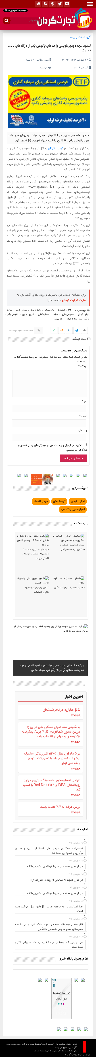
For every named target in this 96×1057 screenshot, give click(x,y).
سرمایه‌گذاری (43, 314)
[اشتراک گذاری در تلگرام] (76, 331)
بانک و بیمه (76, 37)
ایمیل (83, 415)
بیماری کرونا (21, 310)
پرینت (44, 67)
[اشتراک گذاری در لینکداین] (69, 330)
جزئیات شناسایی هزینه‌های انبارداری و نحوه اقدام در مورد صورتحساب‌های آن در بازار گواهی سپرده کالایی (51, 667)
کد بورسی (58, 319)
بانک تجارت (35, 310)
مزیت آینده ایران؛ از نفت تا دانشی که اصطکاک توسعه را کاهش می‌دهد (35, 554)
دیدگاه (82, 366)
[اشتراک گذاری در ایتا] (62, 330)
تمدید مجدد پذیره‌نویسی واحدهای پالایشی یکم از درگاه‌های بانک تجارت (49, 48)
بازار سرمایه (49, 310)
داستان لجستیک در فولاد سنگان (69, 588)
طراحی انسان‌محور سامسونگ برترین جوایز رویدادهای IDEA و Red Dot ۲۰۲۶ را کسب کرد (51, 785)
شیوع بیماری (28, 314)
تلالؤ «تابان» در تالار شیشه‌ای (61, 710)
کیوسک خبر (59, 501)
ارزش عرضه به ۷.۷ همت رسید (60, 807)
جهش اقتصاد (41, 501)
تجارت (9, 310)
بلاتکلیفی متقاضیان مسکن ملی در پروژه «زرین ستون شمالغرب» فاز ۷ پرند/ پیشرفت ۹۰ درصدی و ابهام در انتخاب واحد (51, 731)
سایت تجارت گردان (74, 300)
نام (84, 401)
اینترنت (61, 310)
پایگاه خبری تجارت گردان (77, 319)
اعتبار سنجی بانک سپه (73, 509)
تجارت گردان (55, 148)
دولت (55, 314)
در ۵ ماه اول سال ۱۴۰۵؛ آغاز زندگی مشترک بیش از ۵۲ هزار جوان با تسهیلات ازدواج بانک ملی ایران (52, 758)
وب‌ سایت (82, 430)
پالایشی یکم (13, 314)
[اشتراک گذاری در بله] (54, 330)
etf (69, 310)
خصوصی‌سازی (67, 314)
